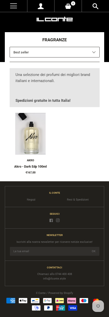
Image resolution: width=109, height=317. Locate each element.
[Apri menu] (13, 6)
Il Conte (41, 293)
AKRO (30, 160)
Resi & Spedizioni (78, 199)
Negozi (31, 199)
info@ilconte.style (54, 278)
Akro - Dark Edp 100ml (30, 166)
